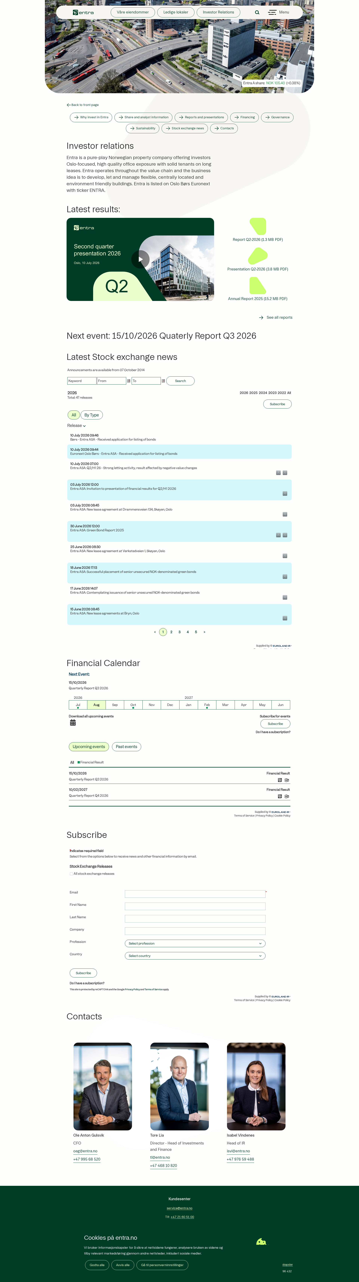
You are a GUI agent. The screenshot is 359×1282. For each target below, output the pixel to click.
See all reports (279, 317)
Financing (247, 117)
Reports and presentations (204, 117)
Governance (280, 117)
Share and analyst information (146, 117)
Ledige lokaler (175, 12)
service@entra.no (179, 1208)
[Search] (257, 12)
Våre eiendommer (133, 12)
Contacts (227, 128)
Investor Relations (218, 12)
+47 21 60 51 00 (182, 1217)
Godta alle (97, 1265)
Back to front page (85, 104)
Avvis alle (123, 1265)
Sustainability (145, 128)
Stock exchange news (188, 128)
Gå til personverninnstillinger (162, 1265)
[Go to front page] (83, 12)
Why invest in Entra (94, 117)
